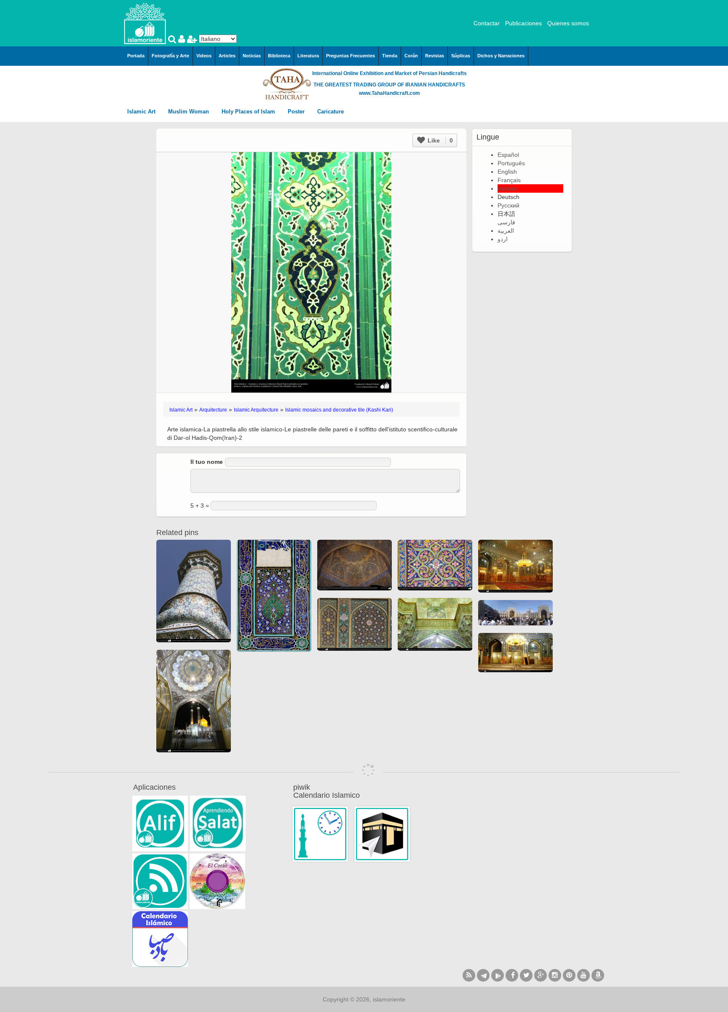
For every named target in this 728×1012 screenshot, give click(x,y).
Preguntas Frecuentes (350, 55)
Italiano (507, 188)
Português (511, 163)
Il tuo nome (206, 461)
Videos (203, 55)
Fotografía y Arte (170, 55)
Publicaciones (523, 23)
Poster (297, 111)
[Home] (145, 22)
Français (509, 180)
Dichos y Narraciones (501, 55)
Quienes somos (568, 23)
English (507, 171)
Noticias (252, 55)
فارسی (506, 222)
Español (508, 154)
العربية (506, 230)
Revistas (434, 55)
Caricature (330, 111)
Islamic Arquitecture (256, 410)
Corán (411, 55)
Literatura (308, 55)
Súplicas (460, 55)
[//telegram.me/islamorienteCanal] (483, 975)
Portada (136, 55)
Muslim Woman (189, 111)
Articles (227, 55)
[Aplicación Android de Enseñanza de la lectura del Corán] (160, 823)
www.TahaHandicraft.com (389, 93)
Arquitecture (213, 410)
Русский (508, 205)
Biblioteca (279, 55)
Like (439, 140)
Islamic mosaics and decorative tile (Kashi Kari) (339, 410)
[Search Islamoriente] (173, 40)
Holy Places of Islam (249, 111)
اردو (503, 239)
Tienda (389, 55)
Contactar (487, 23)
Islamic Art (142, 111)
